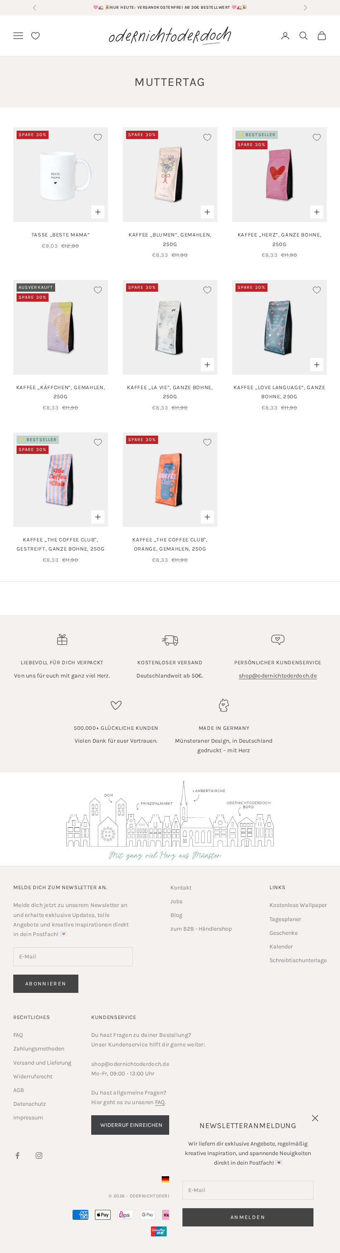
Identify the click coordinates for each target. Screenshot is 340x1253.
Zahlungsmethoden (38, 1048)
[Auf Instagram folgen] (39, 1155)
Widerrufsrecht (32, 1076)
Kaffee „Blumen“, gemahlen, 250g (170, 239)
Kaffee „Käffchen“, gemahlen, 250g (60, 392)
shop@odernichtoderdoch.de (278, 675)
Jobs (176, 901)
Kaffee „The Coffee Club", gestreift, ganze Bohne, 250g (60, 544)
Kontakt (181, 887)
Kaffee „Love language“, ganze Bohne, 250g (279, 392)
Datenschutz (29, 1103)
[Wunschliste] (35, 36)
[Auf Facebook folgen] (17, 1155)
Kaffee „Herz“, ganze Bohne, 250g (280, 239)
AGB (18, 1090)
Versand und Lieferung (42, 1062)
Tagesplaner (285, 919)
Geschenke (284, 932)
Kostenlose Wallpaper (298, 905)
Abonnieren (45, 983)
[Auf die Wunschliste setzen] (98, 137)
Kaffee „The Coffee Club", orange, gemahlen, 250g (170, 544)
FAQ (18, 1034)
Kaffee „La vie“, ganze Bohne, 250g (170, 392)
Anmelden (248, 1217)
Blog (176, 915)
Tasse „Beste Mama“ (61, 235)
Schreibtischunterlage (298, 960)
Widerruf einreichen (131, 1125)
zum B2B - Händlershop (201, 928)
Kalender (281, 946)
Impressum (28, 1117)
